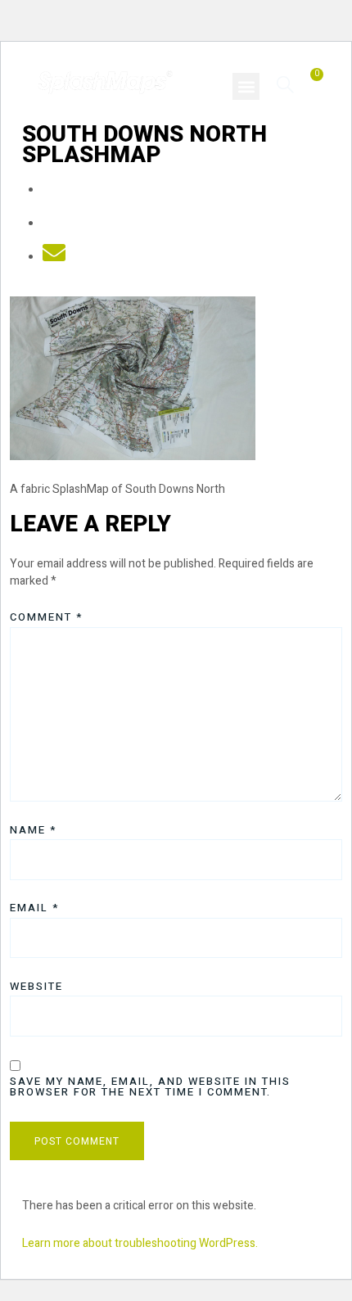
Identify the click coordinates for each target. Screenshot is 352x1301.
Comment (46, 617)
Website (36, 986)
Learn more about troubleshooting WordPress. (140, 1243)
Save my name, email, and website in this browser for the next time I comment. (150, 1086)
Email (34, 907)
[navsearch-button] (285, 84)
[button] (245, 86)
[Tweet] (54, 224)
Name (33, 829)
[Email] (54, 257)
